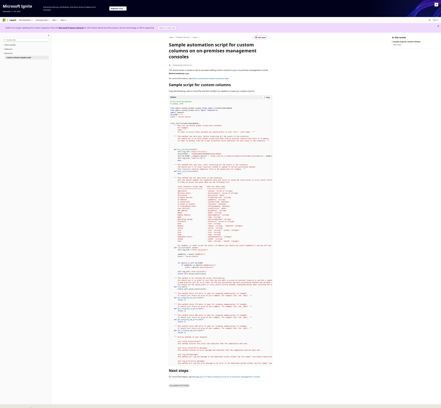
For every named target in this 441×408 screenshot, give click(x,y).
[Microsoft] (4, 20)
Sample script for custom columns (406, 42)
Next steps (397, 45)
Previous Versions (183, 37)
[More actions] (270, 37)
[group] (220, 232)
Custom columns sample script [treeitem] (18, 57)
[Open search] (429, 20)
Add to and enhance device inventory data (210, 78)
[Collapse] (49, 35)
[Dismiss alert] (436, 4)
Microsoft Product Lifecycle (71, 28)
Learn (171, 37)
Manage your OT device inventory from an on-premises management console (226, 376)
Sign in (435, 20)
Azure (195, 37)
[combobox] (26, 40)
